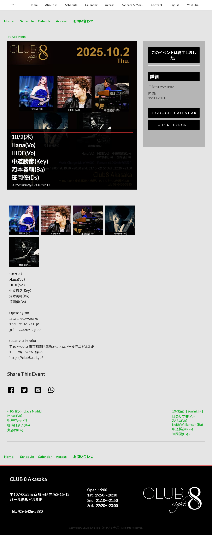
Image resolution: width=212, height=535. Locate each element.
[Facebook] (13, 389)
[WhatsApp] (52, 389)
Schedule (27, 21)
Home (8, 21)
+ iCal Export (174, 125)
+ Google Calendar (174, 113)
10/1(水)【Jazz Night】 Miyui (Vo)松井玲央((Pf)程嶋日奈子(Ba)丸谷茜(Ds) (25, 420)
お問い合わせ (83, 21)
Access (61, 21)
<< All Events (16, 36)
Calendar (45, 21)
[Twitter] (26, 389)
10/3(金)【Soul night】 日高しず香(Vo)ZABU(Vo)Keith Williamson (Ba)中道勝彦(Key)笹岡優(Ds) (188, 422)
